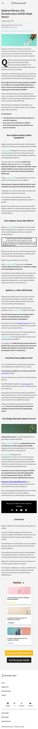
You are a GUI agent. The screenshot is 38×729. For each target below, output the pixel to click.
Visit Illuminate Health (19, 660)
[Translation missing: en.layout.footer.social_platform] (12, 510)
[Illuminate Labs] (19, 3)
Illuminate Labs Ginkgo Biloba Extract (13, 482)
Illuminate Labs (9, 726)
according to (5, 373)
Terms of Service (6, 721)
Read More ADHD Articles (19, 653)
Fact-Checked (17, 31)
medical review (10, 264)
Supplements (5, 687)
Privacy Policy (5, 713)
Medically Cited (7, 31)
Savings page (26, 384)
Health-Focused (29, 31)
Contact (3, 695)
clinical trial (16, 310)
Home (3, 683)
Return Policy (5, 717)
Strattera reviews (22, 323)
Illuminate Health (6, 691)
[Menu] (3, 3)
